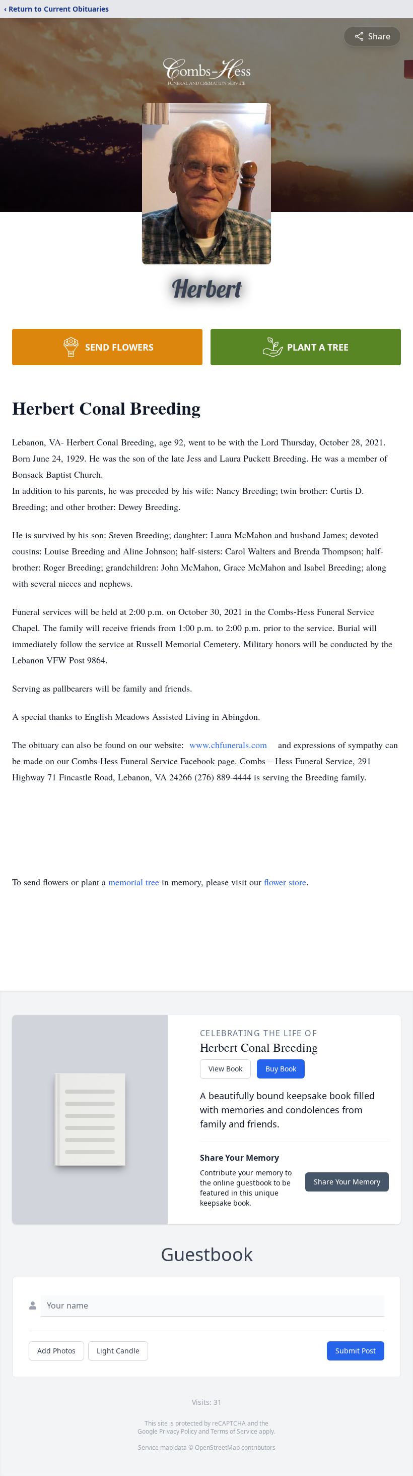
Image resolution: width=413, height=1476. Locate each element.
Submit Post (355, 1350)
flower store (285, 882)
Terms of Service (234, 1431)
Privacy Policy (178, 1431)
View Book (225, 1068)
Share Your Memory (347, 1181)
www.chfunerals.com (227, 745)
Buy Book (280, 1068)
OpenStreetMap (217, 1447)
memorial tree (133, 882)
